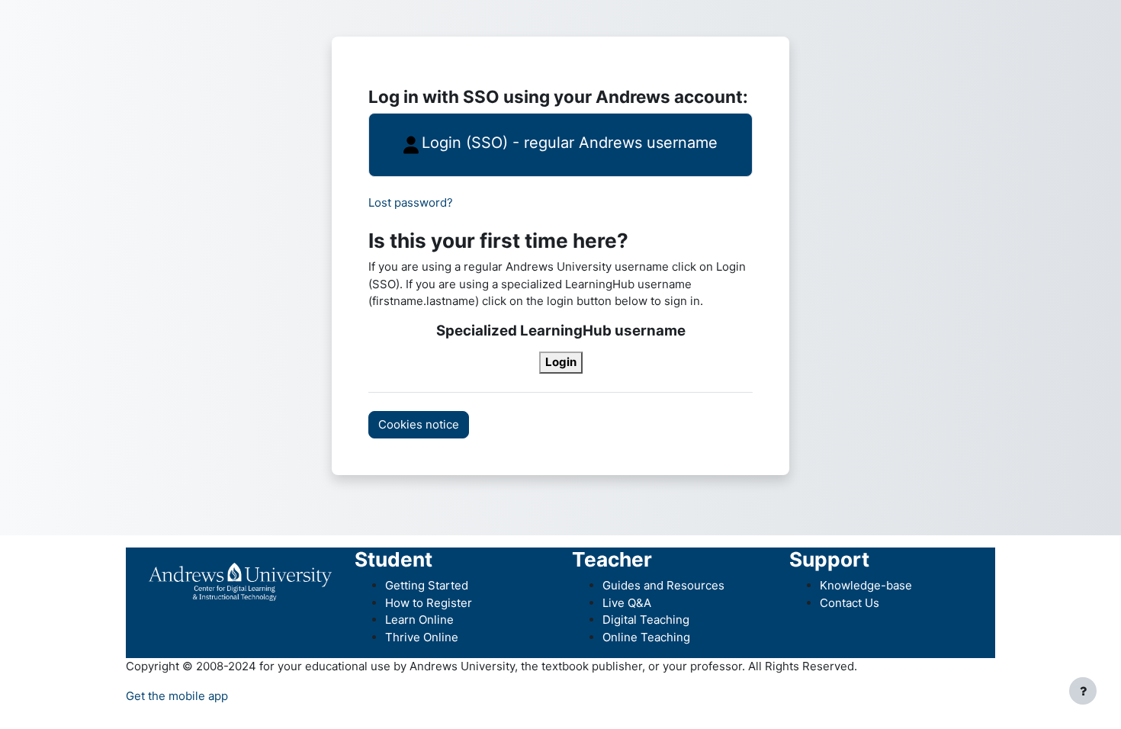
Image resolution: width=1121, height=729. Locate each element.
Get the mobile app (177, 696)
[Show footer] (1083, 691)
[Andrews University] (240, 580)
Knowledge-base (866, 585)
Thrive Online (421, 637)
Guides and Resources (663, 585)
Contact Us (849, 603)
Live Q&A (626, 603)
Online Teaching (646, 637)
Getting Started (426, 585)
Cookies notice (418, 424)
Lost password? (410, 202)
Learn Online (419, 619)
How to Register (428, 603)
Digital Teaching (645, 619)
